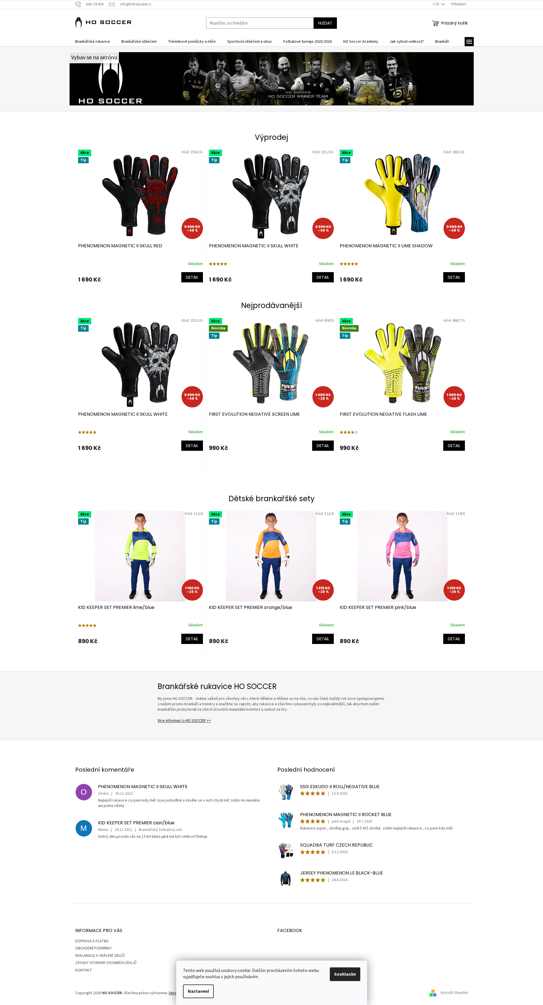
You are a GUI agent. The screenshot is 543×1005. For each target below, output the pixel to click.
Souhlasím (345, 974)
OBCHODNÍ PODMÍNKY (93, 948)
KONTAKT (83, 970)
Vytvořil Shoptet (454, 993)
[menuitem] (93, 41)
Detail (192, 277)
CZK (436, 4)
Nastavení (198, 991)
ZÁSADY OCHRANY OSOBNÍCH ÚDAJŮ (106, 963)
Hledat (325, 23)
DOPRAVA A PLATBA (92, 941)
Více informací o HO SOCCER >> (184, 720)
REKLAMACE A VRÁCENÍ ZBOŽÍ (100, 956)
